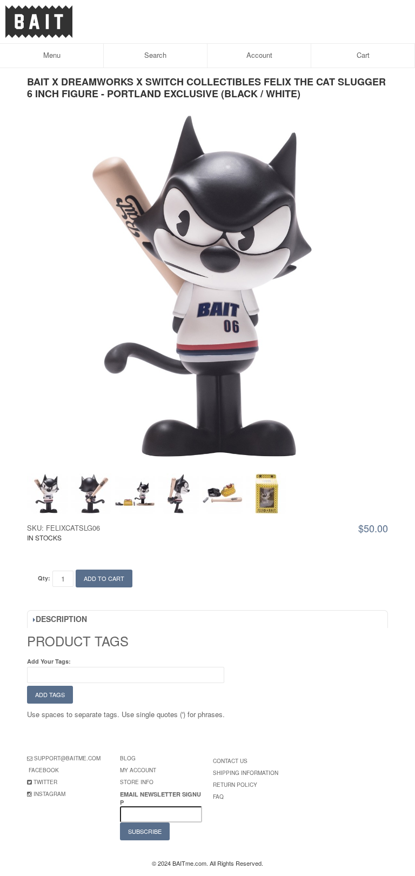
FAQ (218, 796)
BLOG (128, 758)
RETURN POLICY (235, 784)
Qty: (44, 578)
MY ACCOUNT (138, 770)
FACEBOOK (44, 770)
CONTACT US (230, 761)
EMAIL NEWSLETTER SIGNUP (160, 798)
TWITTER (45, 782)
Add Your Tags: (49, 661)
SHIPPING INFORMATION (245, 773)
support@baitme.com (67, 758)
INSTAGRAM (49, 794)
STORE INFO (136, 782)
